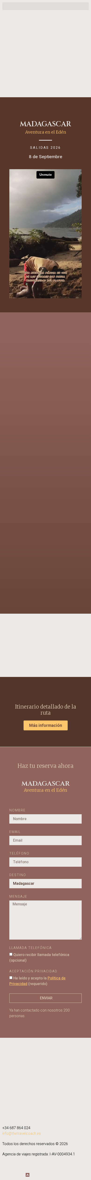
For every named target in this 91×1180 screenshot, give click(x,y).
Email (15, 832)
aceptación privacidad (33, 972)
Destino (17, 876)
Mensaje (18, 897)
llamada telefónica (30, 948)
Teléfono (19, 854)
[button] (45, 6)
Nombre (17, 811)
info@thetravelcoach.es (21, 1133)
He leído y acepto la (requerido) (37, 981)
